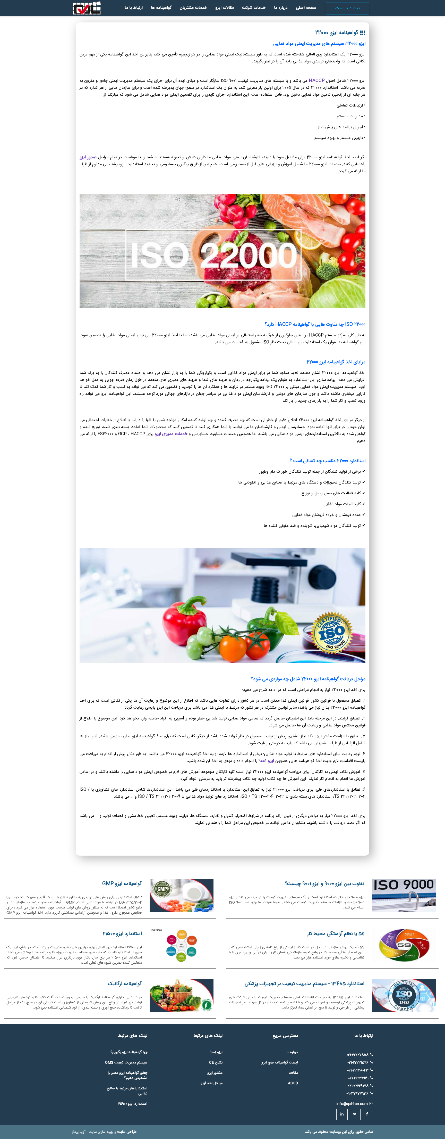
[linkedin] (342, 1114)
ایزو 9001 (267, 761)
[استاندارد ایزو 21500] (181, 945)
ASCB (293, 1083)
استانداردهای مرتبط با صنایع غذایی (127, 1091)
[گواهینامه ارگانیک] (181, 995)
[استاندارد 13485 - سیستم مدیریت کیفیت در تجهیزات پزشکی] (404, 995)
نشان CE (215, 1063)
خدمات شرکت (254, 7)
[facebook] (367, 1114)
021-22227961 (358, 1078)
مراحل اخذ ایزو (211, 1083)
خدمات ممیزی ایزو (171, 434)
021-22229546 (358, 1062)
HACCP (317, 80)
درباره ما (281, 7)
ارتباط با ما (134, 7)
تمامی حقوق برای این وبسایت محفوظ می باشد (339, 1132)
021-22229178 (358, 1085)
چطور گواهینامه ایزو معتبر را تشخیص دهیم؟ (127, 1075)
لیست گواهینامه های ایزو (279, 1063)
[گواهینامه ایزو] (86, 3)
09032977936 (357, 1094)
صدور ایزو (88, 157)
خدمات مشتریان (193, 7)
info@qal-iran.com (352, 1104)
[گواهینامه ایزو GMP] (181, 895)
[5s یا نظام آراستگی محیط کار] (404, 945)
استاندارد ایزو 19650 (132, 1104)
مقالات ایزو (224, 7)
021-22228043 (358, 1070)
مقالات (293, 1073)
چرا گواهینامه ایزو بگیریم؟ (128, 1052)
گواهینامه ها (161, 7)
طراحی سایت (126, 1132)
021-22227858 (357, 1055)
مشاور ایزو (214, 1073)
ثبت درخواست (347, 8)
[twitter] (355, 1114)
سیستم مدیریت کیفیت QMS (126, 1063)
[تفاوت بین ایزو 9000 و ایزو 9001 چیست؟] (404, 895)
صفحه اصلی (306, 7)
